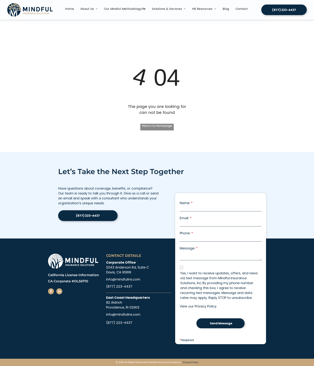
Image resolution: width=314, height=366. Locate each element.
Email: (184, 218)
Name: (185, 203)
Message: (187, 248)
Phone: (185, 233)
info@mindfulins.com (123, 279)
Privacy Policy (205, 306)
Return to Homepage (157, 126)
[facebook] (51, 291)
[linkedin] (59, 291)
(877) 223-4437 (119, 286)
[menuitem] (70, 9)
